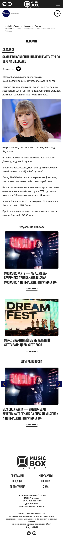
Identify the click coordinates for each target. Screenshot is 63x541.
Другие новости (31, 362)
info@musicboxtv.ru (35, 506)
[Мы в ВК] (4, 4)
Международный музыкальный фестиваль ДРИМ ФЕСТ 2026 (27, 343)
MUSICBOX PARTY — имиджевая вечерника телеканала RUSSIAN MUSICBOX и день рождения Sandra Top (30, 278)
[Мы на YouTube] (10, 4)
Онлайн (35, 527)
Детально (31, 288)
